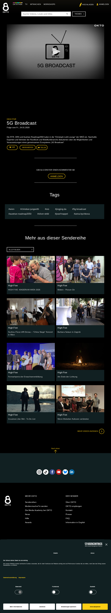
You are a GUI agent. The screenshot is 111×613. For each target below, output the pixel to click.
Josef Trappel (62, 214)
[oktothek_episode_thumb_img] (31, 269)
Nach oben (55, 448)
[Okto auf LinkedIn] (71, 472)
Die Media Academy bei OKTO (38, 510)
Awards (28, 522)
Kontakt (69, 510)
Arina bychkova (82, 214)
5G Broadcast (80, 209)
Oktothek (17, 4)
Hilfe (27, 518)
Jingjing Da (61, 209)
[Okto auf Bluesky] (65, 472)
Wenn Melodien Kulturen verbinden (73, 419)
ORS (47, 209)
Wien (12, 209)
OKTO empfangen (74, 506)
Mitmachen (35, 4)
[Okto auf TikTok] (45, 472)
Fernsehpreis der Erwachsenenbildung (25, 377)
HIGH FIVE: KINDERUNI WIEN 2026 (24, 290)
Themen (78, 14)
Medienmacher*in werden (36, 506)
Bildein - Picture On (66, 290)
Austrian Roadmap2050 (20, 214)
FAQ (68, 518)
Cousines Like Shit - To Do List (21, 419)
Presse (69, 514)
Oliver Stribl (44, 214)
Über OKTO (71, 502)
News (27, 514)
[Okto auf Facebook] (52, 472)
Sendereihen (30, 502)
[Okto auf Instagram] (39, 472)
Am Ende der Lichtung (67, 377)
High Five (11, 119)
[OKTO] (6, 10)
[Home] (8, 506)
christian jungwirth (30, 209)
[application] (55, 51)
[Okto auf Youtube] (58, 472)
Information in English (75, 522)
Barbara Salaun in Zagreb (69, 332)
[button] (55, 51)
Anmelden (56, 176)
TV (26, 4)
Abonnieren (27, 147)
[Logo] (99, 25)
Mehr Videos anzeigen (87, 431)
